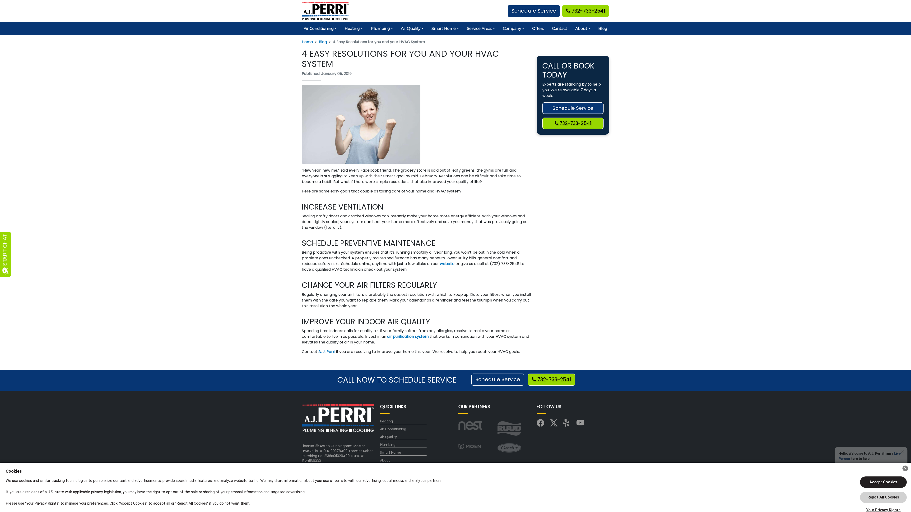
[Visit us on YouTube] (580, 424)
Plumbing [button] (380, 28)
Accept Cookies (883, 482)
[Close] (905, 468)
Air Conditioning (393, 429)
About (385, 460)
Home (307, 42)
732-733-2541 (587, 10)
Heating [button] (352, 28)
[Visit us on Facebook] (540, 424)
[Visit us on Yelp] (567, 424)
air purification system (407, 336)
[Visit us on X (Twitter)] (554, 424)
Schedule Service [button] (533, 10)
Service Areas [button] (479, 28)
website (447, 263)
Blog (602, 28)
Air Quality (388, 436)
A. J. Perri (326, 351)
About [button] (581, 28)
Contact (559, 28)
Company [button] (512, 28)
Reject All (883, 497)
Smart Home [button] (444, 28)
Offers (538, 28)
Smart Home (390, 452)
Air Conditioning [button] (319, 28)
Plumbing (387, 444)
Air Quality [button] (411, 28)
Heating (386, 421)
